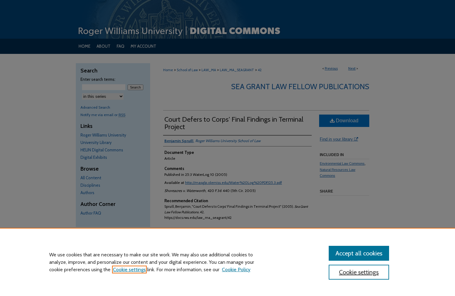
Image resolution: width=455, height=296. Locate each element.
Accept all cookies (359, 253)
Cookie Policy (236, 269)
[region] (227, 262)
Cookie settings (129, 269)
